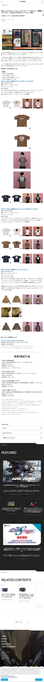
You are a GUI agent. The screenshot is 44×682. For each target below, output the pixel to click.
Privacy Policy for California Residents (8, 676)
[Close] (42, 668)
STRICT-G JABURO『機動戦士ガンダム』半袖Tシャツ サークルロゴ (17, 81)
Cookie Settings (4, 679)
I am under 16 (38, 679)
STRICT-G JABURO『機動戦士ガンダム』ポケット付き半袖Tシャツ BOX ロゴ (19, 209)
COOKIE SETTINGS (6, 658)
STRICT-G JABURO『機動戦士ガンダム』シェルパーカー (14, 269)
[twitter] (43, 13)
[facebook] (43, 15)
